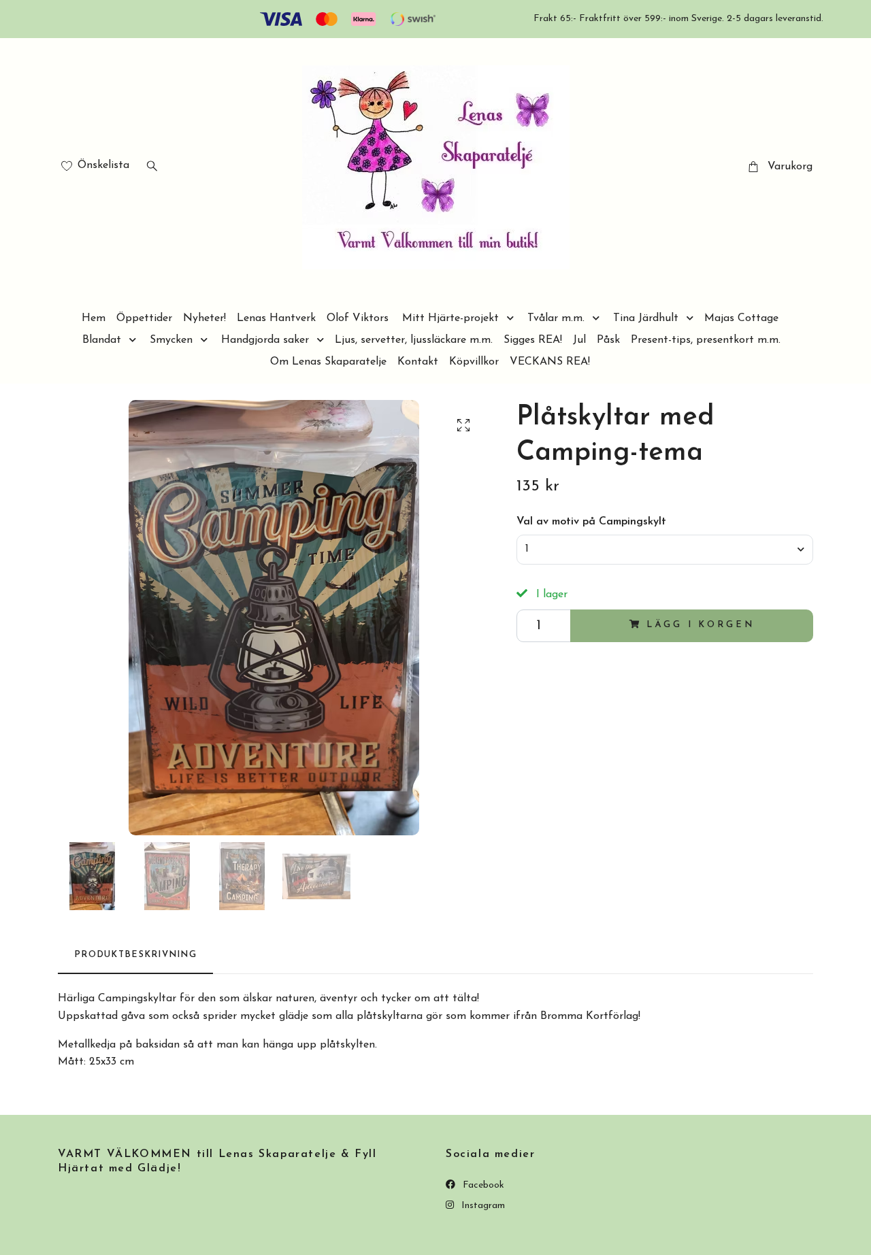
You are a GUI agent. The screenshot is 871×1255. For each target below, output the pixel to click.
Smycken (171, 340)
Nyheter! (204, 318)
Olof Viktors (358, 318)
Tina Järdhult (645, 318)
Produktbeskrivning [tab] (135, 954)
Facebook (482, 1185)
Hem (93, 318)
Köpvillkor (474, 361)
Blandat (101, 340)
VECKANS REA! (550, 361)
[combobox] (664, 550)
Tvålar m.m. (556, 318)
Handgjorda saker (265, 340)
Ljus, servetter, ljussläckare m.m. (414, 340)
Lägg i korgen (700, 624)
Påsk (608, 340)
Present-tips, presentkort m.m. (705, 340)
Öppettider (144, 318)
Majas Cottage (741, 318)
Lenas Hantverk (276, 318)
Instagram (482, 1206)
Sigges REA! (533, 340)
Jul (579, 340)
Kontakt (417, 361)
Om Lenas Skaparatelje (328, 361)
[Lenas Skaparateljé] (436, 167)
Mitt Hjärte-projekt (450, 318)
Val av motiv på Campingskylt (591, 521)
